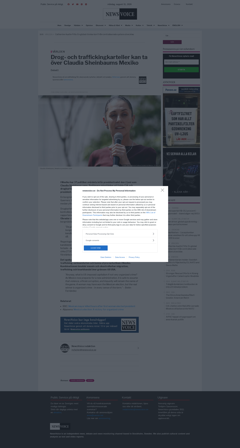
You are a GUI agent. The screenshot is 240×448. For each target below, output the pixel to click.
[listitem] (120, 233)
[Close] (163, 191)
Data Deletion (105, 257)
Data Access (120, 257)
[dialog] (120, 224)
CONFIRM (96, 248)
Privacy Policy (134, 257)
